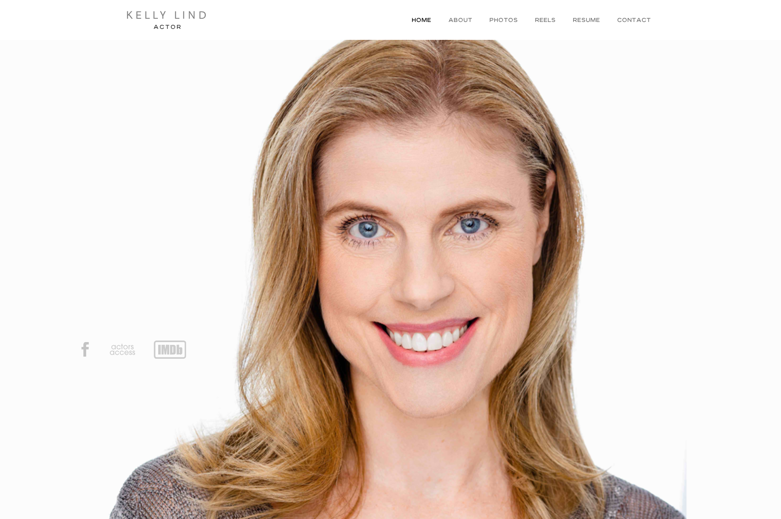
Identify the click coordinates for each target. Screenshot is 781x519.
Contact (634, 21)
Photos (503, 21)
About (460, 21)
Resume (586, 21)
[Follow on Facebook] (85, 349)
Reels (545, 21)
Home (421, 21)
